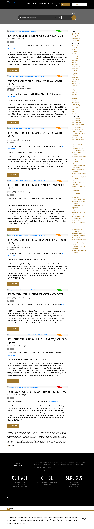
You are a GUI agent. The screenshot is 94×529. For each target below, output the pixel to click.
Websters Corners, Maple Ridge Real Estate (28, 442)
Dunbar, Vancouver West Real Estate (36, 435)
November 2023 (76, 102)
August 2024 (75, 89)
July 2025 (74, 70)
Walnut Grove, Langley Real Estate (13, 442)
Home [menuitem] (28, 3)
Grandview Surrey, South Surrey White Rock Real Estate (78, 161)
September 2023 (76, 106)
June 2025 (74, 72)
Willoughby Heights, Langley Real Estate (58, 442)
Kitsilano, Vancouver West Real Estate (30, 437)
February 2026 (75, 57)
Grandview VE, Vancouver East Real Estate (26, 436)
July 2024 (74, 91)
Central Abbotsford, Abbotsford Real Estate (21, 40)
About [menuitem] (56, 6)
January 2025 (75, 79)
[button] (65, 4)
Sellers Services (74, 484)
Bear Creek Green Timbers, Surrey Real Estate (50, 432)
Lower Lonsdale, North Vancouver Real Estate (58, 437)
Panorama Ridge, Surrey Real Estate (57, 438)
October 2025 (75, 64)
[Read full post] (37, 32)
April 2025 (74, 75)
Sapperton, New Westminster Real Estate (53, 440)
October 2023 (75, 104)
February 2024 (75, 100)
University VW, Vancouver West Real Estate (59, 441)
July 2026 (74, 49)
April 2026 (74, 53)
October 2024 (75, 85)
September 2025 (76, 66)
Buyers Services (74, 482)
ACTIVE (69, 13)
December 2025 (76, 60)
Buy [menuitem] (48, 3)
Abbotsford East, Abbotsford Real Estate (20, 432)
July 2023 (74, 109)
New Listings (75, 35)
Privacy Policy (67, 508)
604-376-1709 (82, 4)
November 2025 (76, 62)
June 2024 (74, 92)
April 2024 (74, 96)
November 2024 (76, 83)
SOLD (75, 13)
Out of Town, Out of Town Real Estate (43, 438)
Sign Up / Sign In (65, 4)
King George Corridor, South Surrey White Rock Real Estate (79, 178)
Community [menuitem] (41, 3)
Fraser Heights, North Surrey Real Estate (51, 435)
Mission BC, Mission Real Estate (13, 438)
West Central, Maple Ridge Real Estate (43, 442)
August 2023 (75, 108)
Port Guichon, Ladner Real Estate (24, 440)
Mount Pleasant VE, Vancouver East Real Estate (28, 438)
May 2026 (74, 51)
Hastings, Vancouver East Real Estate (41, 436)
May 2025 (74, 74)
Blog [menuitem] (58, 3)
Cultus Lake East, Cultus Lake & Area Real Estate (21, 435)
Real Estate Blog (76, 38)
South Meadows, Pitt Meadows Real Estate (25, 441)
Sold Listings (75, 40)
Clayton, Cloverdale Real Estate (50, 433)
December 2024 (76, 81)
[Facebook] (44, 470)
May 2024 (74, 94)
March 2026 (75, 55)
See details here (53, 402)
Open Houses (75, 37)
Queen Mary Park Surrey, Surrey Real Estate (38, 440)
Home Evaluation (74, 486)
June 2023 (74, 111)
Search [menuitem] (33, 3)
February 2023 (75, 113)
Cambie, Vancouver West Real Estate (21, 433)
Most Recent (75, 45)
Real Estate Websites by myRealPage (79, 508)
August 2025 (75, 68)
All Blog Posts (75, 33)
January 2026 (75, 58)
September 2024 (76, 87)
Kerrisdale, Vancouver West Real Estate (55, 436)
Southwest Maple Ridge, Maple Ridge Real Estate (42, 441)
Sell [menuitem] (53, 3)
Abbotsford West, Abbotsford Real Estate (34, 432)
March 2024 (75, 98)
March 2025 (75, 77)
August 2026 (75, 47)
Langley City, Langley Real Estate (44, 437)
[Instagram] (50, 470)
